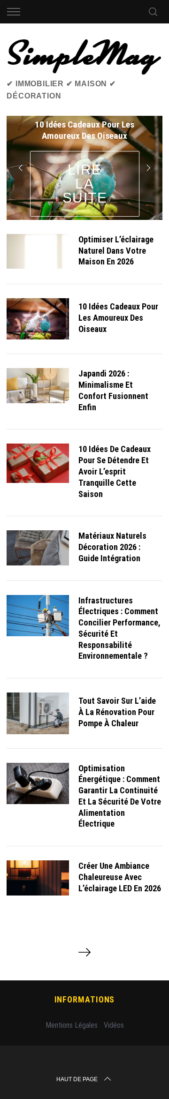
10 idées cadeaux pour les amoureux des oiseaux (118, 317)
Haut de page (77, 1079)
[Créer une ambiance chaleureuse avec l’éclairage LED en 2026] (38, 877)
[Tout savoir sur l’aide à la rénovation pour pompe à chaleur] (38, 713)
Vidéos (114, 1025)
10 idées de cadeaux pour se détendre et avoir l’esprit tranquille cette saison (114, 471)
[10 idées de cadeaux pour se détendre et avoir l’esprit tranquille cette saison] (38, 463)
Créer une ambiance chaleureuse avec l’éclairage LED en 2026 (119, 877)
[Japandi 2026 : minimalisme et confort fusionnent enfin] (38, 385)
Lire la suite (85, 183)
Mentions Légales (72, 1025)
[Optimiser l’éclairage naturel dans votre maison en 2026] (38, 251)
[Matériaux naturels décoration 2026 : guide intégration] (38, 547)
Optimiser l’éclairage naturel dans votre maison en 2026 (116, 250)
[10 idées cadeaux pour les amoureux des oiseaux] (38, 318)
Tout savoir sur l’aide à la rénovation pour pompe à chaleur (117, 712)
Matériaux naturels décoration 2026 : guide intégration (112, 547)
